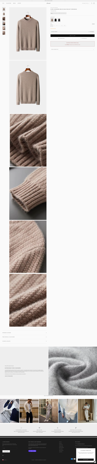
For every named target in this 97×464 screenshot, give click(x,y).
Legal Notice (60, 451)
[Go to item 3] (3, 19)
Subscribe (6, 451)
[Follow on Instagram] (2, 455)
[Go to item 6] (3, 33)
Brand (14, 3)
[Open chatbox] (95, 462)
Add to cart (73, 35)
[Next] (95, 411)
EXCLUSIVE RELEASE (54, 7)
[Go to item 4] (3, 23)
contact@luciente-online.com (81, 443)
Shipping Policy (61, 446)
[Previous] (1, 411)
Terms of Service (61, 450)
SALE (3, 3)
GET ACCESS (85, 459)
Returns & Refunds (61, 447)
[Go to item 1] (3, 9)
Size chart (93, 23)
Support (19, 3)
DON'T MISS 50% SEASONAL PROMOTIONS (48, 1)
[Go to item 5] (3, 28)
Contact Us (60, 443)
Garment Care (61, 444)
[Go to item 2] (3, 14)
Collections (8, 3)
